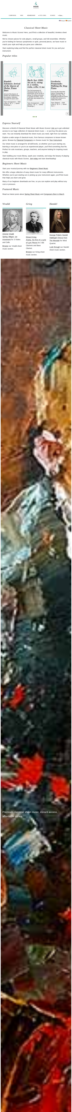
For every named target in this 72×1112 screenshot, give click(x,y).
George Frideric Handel (59, 235)
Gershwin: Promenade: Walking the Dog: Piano (59, 84)
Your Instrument (55, 140)
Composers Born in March (54, 194)
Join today (34, 159)
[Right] (70, 88)
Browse (5, 246)
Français (62, 20)
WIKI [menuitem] (21, 15)
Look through (55, 247)
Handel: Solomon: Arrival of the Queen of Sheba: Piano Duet (12, 86)
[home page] (36, 5)
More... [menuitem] (61, 15)
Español (69, 20)
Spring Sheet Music (32, 194)
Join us (54, 128)
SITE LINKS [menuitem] (42, 15)
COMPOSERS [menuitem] (12, 15)
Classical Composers (25, 140)
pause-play (67, 113)
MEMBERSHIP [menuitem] (31, 15)
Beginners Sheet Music (39, 168)
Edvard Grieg (31, 237)
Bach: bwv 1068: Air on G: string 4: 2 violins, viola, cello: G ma (36, 83)
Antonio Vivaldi (8, 234)
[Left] (2, 88)
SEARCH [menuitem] (52, 15)
